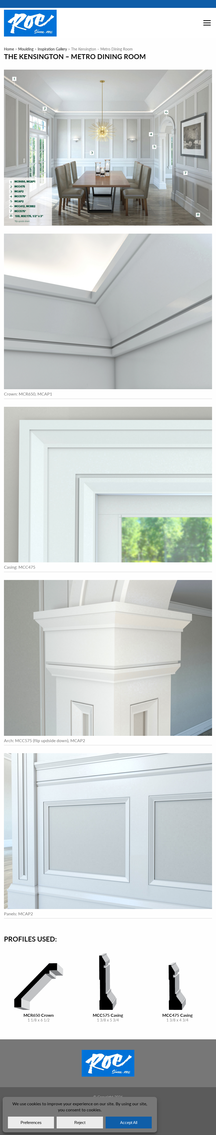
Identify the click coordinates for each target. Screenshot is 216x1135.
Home (9, 49)
